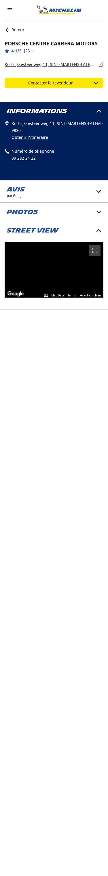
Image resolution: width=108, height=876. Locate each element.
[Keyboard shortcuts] (46, 296)
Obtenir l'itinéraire (30, 137)
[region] (54, 270)
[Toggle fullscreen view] (95, 250)
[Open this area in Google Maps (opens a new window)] (15, 294)
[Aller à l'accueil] (59, 10)
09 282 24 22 (24, 158)
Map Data (57, 295)
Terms (72, 295)
